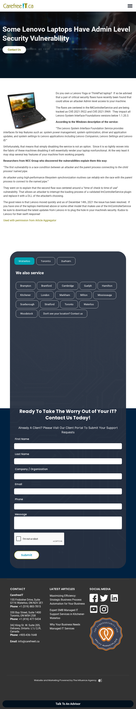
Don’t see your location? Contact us (63, 313)
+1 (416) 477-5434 (30, 619)
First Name (22, 439)
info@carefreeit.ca (28, 641)
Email (18, 484)
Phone (19, 499)
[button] (130, 5)
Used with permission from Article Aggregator (29, 220)
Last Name (22, 454)
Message (21, 514)
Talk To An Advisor (68, 703)
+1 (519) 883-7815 (30, 606)
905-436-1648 (29, 635)
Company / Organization (31, 469)
